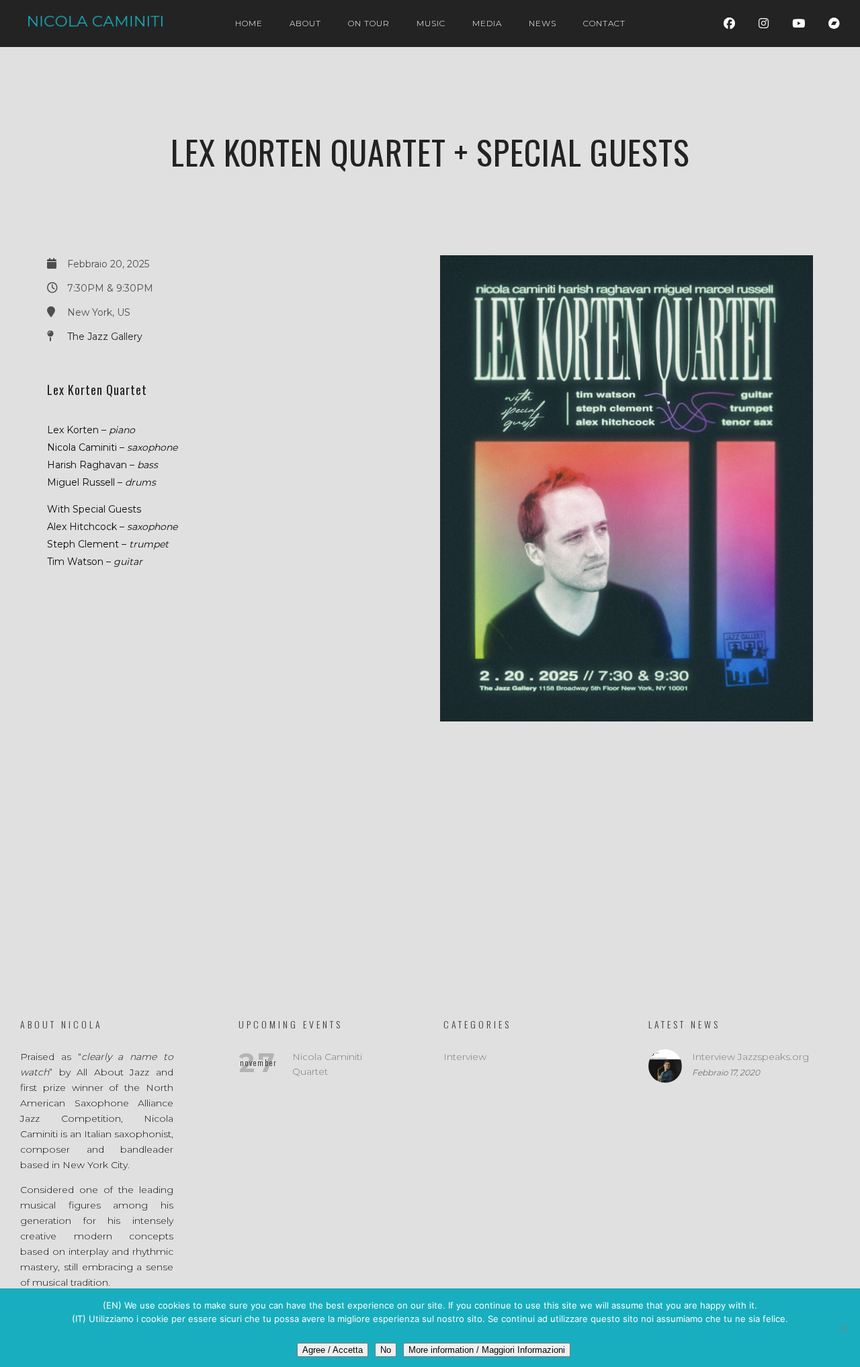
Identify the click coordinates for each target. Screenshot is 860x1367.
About (305, 23)
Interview (464, 1057)
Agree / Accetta (332, 1350)
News (542, 23)
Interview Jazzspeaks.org (750, 1057)
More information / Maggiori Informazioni (486, 1350)
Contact (604, 23)
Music (431, 23)
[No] (843, 1328)
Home (249, 23)
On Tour (369, 23)
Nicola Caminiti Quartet (327, 1064)
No (385, 1350)
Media (487, 23)
